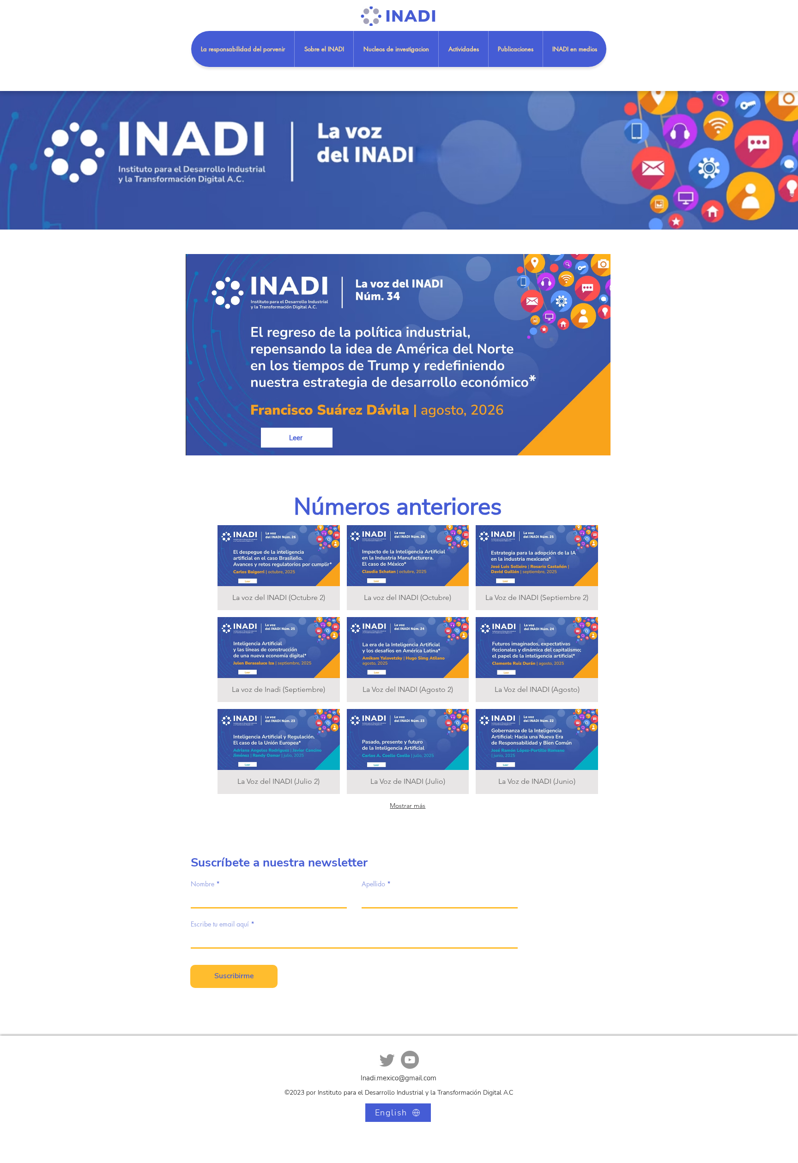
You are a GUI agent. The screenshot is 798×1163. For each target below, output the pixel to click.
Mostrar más (407, 805)
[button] (515, 49)
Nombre (202, 884)
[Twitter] (387, 1060)
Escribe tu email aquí (220, 924)
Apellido (373, 884)
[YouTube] (410, 1060)
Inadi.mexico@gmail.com (398, 1078)
